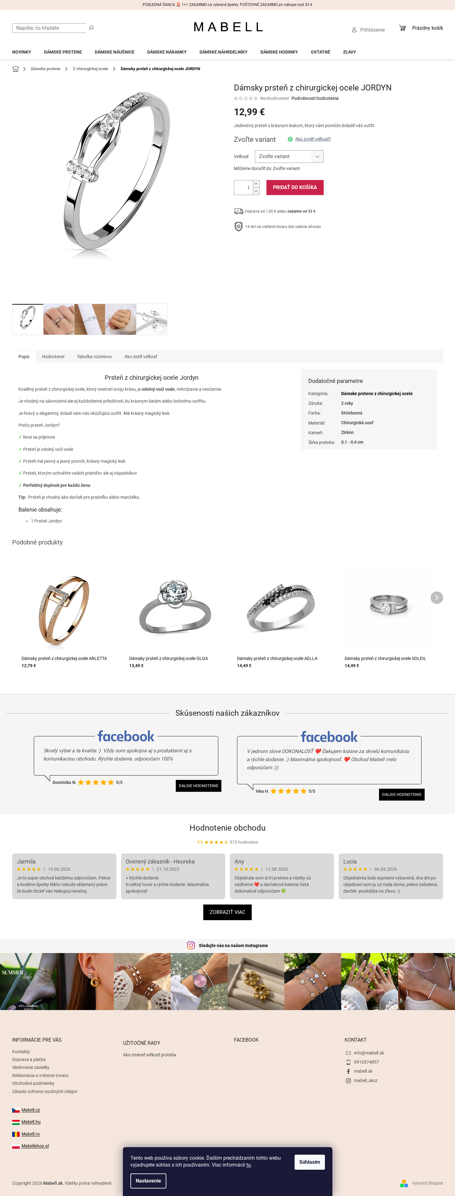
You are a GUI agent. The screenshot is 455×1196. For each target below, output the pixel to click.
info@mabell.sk (369, 1052)
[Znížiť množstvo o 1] (256, 191)
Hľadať (91, 27)
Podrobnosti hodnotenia (315, 98)
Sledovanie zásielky (30, 1067)
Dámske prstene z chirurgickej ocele (377, 393)
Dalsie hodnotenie (198, 785)
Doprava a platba (29, 1059)
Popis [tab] (23, 356)
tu (248, 1165)
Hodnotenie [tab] (53, 356)
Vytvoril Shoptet (427, 1183)
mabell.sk (363, 1071)
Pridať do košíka (295, 187)
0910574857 (366, 1062)
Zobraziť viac (227, 912)
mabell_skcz (365, 1080)
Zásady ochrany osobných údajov (45, 1091)
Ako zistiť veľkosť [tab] (140, 356)
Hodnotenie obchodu (227, 828)
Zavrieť (276, 246)
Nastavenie (148, 1181)
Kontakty (21, 1051)
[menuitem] (22, 50)
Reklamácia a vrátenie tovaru (40, 1075)
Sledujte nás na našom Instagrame (233, 945)
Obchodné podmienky (33, 1083)
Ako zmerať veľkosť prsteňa (149, 1054)
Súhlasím (309, 1162)
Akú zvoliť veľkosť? (313, 139)
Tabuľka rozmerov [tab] (94, 356)
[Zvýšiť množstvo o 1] (256, 184)
